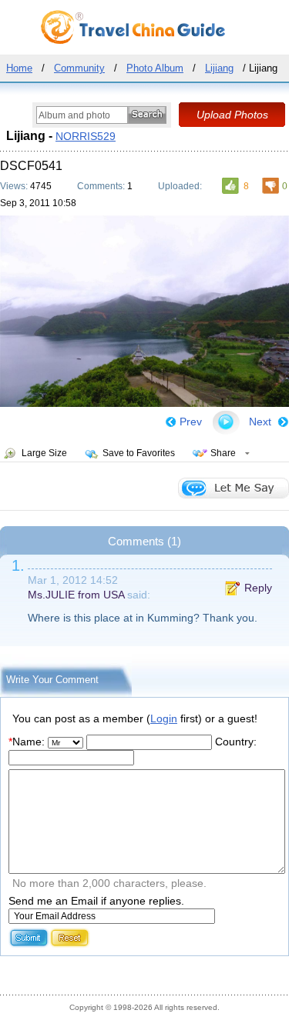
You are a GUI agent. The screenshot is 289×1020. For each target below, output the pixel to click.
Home (19, 68)
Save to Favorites (138, 453)
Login (163, 718)
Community (79, 68)
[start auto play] (225, 422)
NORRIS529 (85, 136)
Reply (258, 588)
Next (260, 421)
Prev (191, 421)
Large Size (44, 453)
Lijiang (219, 68)
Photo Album (154, 68)
